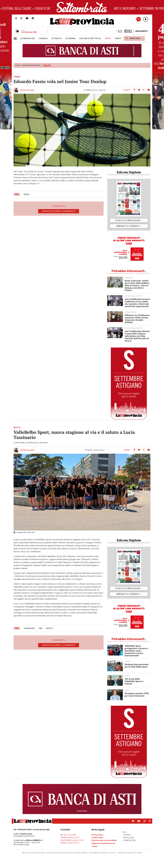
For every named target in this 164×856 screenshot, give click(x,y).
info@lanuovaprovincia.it (69, 837)
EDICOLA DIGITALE (127, 31)
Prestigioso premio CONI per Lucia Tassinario (137, 694)
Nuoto (49, 628)
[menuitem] (27, 38)
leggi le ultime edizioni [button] (127, 220)
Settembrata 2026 (29, 32)
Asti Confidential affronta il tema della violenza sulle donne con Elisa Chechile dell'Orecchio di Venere (137, 336)
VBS (40, 628)
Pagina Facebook (17, 18)
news (26, 194)
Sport (47, 65)
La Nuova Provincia (31, 65)
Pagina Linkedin (34, 18)
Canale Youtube (29, 18)
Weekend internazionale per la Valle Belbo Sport (137, 665)
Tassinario (29, 628)
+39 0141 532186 (70, 835)
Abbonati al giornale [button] (128, 226)
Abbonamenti (141, 31)
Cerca (138, 19)
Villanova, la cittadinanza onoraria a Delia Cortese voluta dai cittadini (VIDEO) (137, 319)
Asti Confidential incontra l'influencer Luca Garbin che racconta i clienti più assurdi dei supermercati (137, 303)
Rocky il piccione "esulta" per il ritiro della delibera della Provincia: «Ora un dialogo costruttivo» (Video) (137, 285)
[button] (145, 19)
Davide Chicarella (27, 90)
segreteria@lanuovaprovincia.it (72, 840)
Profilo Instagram (23, 18)
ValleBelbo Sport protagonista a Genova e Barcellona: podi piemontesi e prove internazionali (136, 650)
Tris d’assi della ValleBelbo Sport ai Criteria (134, 681)
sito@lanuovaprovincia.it (69, 843)
